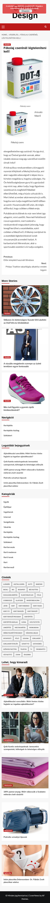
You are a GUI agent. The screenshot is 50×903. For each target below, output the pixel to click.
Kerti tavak (8, 557)
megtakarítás (20, 627)
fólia (39, 595)
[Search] (45, 26)
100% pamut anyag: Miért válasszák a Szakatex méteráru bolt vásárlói (24, 471)
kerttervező (32, 611)
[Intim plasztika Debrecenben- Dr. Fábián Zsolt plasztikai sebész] (25, 860)
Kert (5, 562)
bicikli (5, 589)
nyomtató (7, 638)
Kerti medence (10, 552)
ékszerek (27, 654)
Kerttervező (9, 567)
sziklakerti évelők (10, 644)
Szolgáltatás (9, 522)
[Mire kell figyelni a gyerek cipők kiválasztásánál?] (25, 388)
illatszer (19, 600)
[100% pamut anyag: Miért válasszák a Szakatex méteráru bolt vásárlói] (25, 772)
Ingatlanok (8, 512)
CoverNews (34, 895)
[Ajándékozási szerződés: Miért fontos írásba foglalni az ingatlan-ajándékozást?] (25, 682)
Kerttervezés (9, 547)
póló (17, 638)
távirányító (40, 649)
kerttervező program (12, 616)
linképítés (7, 627)
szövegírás (37, 644)
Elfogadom (25, 11)
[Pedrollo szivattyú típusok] (25, 818)
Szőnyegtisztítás (10, 649)
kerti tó (6, 611)
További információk (31, 8)
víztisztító (7, 654)
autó (30, 584)
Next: (26, 266)
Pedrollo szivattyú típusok (15, 478)
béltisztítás (33, 589)
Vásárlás (7, 44)
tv (31, 649)
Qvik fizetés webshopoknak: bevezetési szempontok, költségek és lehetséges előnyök (23, 463)
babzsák (39, 584)
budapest (21, 589)
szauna (26, 638)
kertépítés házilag (10, 622)
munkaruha (34, 627)
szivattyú (25, 644)
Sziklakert (8, 435)
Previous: (19, 258)
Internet (7, 517)
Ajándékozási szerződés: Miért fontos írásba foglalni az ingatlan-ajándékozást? (23, 455)
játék (5, 606)
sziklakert (36, 638)
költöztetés (35, 622)
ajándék (6, 584)
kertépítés (28, 616)
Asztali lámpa (19, 584)
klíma (24, 622)
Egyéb (6, 502)
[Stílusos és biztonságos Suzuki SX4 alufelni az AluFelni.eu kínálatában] (25, 301)
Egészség (7, 873)
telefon (23, 649)
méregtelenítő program (12, 633)
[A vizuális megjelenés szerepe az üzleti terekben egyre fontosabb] (25, 344)
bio (13, 589)
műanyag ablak (32, 633)
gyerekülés (7, 600)
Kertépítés (8, 425)
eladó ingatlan (27, 595)
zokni (18, 654)
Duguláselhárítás (10, 595)
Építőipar (8, 507)
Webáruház (8, 785)
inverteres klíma (33, 600)
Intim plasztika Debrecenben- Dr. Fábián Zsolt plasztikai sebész (23, 484)
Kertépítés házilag (11, 430)
